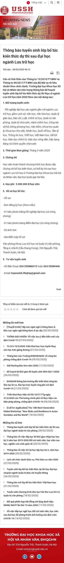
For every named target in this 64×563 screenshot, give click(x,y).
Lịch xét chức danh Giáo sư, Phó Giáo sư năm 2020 (32, 459)
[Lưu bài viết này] (58, 72)
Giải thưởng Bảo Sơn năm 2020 (22, 365)
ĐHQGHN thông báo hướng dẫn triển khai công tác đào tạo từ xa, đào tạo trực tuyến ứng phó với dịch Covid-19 (30, 385)
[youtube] (32, 556)
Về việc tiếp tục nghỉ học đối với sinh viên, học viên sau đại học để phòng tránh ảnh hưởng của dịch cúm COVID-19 (31, 515)
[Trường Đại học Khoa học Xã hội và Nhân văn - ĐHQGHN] (4, 10)
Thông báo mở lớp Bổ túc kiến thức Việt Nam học (31, 482)
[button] (34, 2)
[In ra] (52, 72)
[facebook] (24, 556)
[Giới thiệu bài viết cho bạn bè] (47, 72)
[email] (39, 556)
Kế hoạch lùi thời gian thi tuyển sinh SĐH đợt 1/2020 (33, 371)
